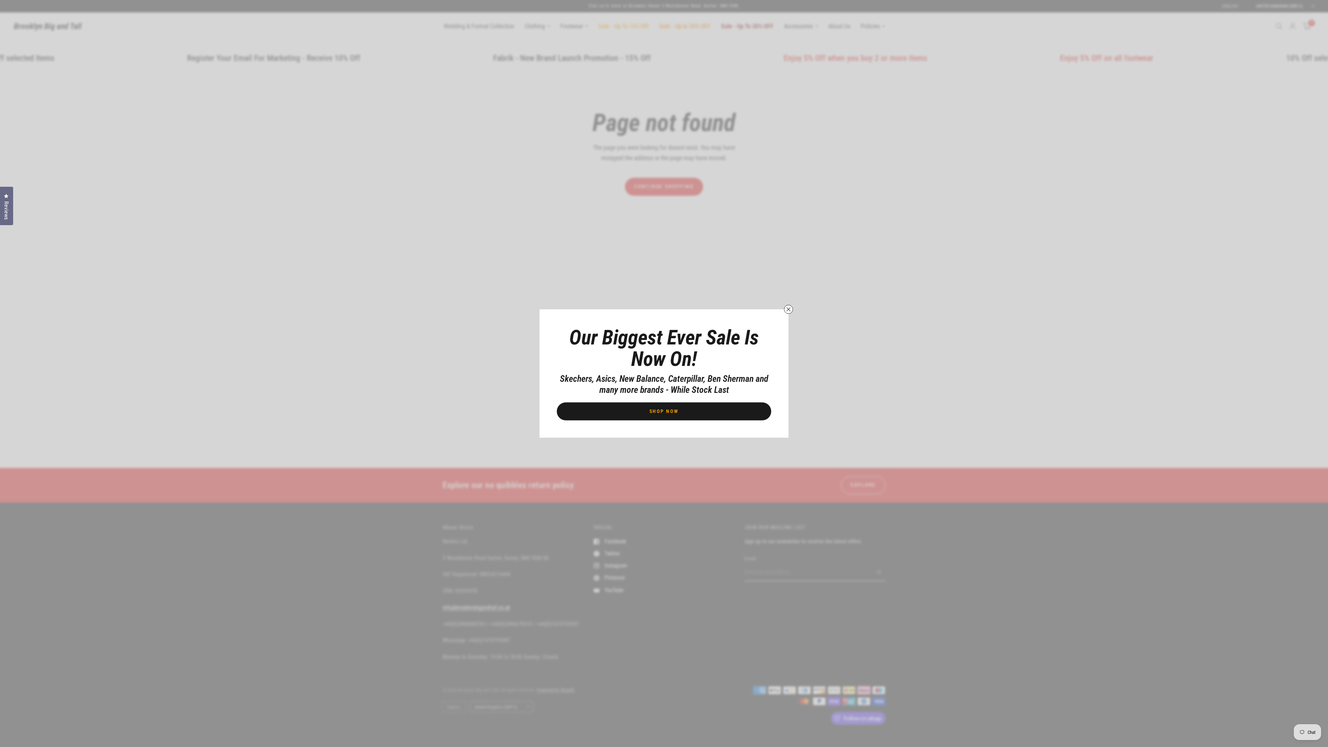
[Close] (788, 309)
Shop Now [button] (664, 411)
